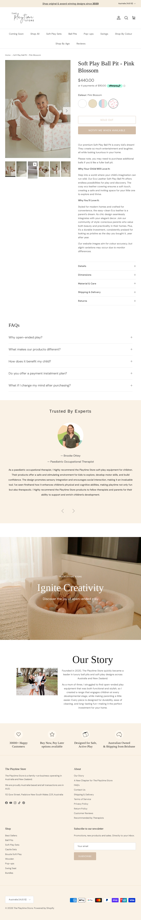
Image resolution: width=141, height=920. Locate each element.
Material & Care (87, 283)
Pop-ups (89, 33)
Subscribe (85, 856)
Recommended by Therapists (89, 817)
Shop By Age (63, 43)
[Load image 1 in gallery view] (37, 109)
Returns (82, 300)
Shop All (34, 33)
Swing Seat (10, 868)
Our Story (79, 775)
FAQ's (77, 785)
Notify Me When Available (107, 130)
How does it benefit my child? (30, 361)
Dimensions (84, 274)
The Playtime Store (23, 908)
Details (82, 266)
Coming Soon (16, 33)
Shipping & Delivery (89, 292)
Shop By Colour (123, 33)
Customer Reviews (83, 813)
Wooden (9, 858)
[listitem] (82, 104)
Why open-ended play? (25, 337)
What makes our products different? (35, 349)
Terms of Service (82, 799)
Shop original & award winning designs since (70, 3)
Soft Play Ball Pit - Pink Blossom (27, 55)
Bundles (9, 872)
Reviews (81, 43)
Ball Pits (72, 33)
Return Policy (80, 808)
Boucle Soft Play (13, 854)
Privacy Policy (81, 803)
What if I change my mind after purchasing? (40, 385)
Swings (104, 33)
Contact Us (79, 789)
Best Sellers (11, 835)
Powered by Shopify (44, 908)
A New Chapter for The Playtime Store (93, 780)
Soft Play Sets (54, 33)
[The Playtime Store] (22, 18)
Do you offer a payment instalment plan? (38, 373)
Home (7, 55)
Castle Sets (11, 849)
